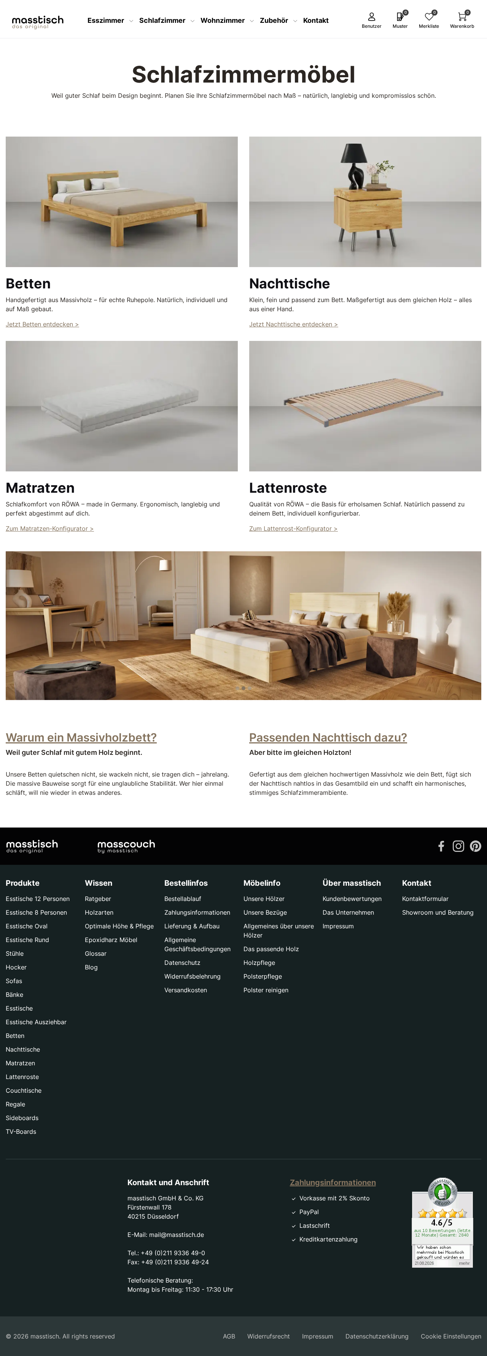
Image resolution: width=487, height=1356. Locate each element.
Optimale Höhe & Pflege (119, 926)
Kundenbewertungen (352, 898)
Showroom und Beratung (438, 912)
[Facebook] (441, 845)
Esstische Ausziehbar (36, 1022)
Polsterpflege (263, 976)
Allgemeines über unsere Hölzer (279, 930)
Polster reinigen (266, 990)
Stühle (15, 953)
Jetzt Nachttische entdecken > (293, 324)
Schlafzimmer (163, 20)
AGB (229, 1336)
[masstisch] (32, 846)
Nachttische (23, 1049)
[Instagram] (458, 845)
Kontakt (316, 20)
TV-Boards (21, 1131)
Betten (15, 1035)
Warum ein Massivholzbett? (81, 737)
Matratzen (20, 1063)
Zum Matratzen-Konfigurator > (50, 528)
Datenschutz (182, 962)
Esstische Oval (27, 926)
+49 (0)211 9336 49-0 (173, 1253)
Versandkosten (185, 990)
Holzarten (99, 912)
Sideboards (22, 1118)
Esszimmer (107, 20)
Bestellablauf (182, 898)
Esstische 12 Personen (38, 898)
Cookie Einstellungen (451, 1336)
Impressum (338, 926)
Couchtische (23, 1090)
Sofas (14, 981)
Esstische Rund (27, 940)
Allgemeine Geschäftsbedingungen (197, 944)
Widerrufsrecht (268, 1336)
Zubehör (275, 20)
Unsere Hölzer (264, 898)
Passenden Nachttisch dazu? (328, 737)
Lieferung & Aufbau (192, 926)
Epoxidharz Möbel (111, 940)
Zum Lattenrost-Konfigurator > (293, 528)
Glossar (96, 953)
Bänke (14, 994)
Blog (91, 967)
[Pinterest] (475, 845)
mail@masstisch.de (176, 1234)
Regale (15, 1104)
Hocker (16, 967)
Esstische (19, 1008)
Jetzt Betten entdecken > (42, 324)
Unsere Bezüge (265, 912)
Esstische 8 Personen (36, 912)
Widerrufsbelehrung (192, 976)
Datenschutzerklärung (377, 1336)
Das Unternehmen (348, 912)
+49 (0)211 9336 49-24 (175, 1262)
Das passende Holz (271, 949)
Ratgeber (98, 898)
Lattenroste (22, 1077)
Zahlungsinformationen (197, 912)
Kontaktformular (425, 898)
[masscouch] (126, 846)
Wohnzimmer (223, 20)
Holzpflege (259, 962)
